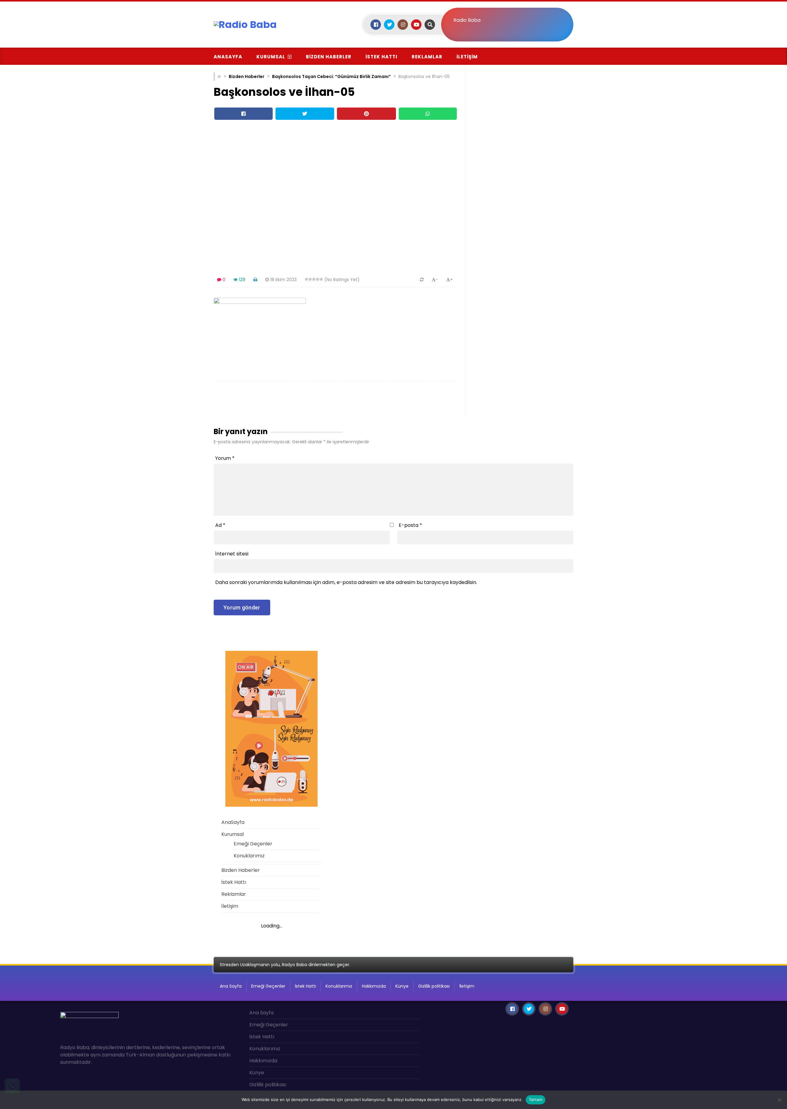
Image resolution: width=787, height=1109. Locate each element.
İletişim (467, 56)
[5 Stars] (321, 279)
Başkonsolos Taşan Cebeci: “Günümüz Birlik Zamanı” (331, 76)
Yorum (225, 458)
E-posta (410, 525)
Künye (402, 986)
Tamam (535, 1099)
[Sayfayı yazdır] (255, 279)
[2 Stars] (310, 279)
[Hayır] (779, 1100)
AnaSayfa (228, 56)
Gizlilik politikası (434, 986)
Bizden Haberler (328, 56)
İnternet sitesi (231, 553)
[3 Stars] (314, 279)
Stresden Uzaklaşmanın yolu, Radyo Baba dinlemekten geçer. (285, 965)
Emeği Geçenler (253, 843)
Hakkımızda (374, 986)
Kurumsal (270, 56)
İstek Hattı (381, 56)
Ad (220, 525)
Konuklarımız (249, 855)
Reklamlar (427, 56)
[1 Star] (306, 279)
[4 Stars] (317, 279)
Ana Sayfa (231, 986)
